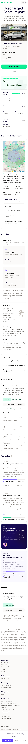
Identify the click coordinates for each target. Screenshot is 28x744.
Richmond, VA (6, 712)
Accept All (7, 740)
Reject (17, 740)
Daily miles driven (7, 415)
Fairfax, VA (5, 714)
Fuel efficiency (7, 443)
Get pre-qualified (6, 685)
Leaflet (14, 171)
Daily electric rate (7, 425)
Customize (23, 740)
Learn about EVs (6, 667)
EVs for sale (4, 662)
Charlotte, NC (6, 716)
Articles (3, 669)
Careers (3, 707)
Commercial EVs (5, 664)
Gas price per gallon (8, 434)
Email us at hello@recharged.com (10, 705)
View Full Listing (14, 66)
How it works (5, 678)
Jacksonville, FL (6, 718)
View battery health (11, 199)
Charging (3, 671)
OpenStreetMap (21, 171)
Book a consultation (7, 701)
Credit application (6, 687)
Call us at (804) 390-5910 (8, 703)
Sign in (3, 694)
